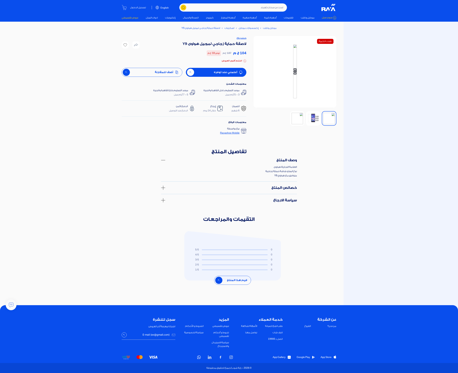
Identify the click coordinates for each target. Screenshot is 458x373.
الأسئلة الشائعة (249, 326)
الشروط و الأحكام (194, 326)
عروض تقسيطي (130, 17)
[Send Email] (124, 334)
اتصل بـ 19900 (275, 339)
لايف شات (278, 332)
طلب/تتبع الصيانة (274, 326)
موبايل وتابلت (308, 17)
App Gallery (279, 357)
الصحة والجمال (191, 17)
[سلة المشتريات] (124, 7)
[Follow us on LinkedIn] (209, 357)
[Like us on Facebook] (220, 357)
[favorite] (125, 45)
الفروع (307, 326)
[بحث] (183, 7)
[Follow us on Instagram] (231, 357)
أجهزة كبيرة (270, 17)
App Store (326, 357)
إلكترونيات (170, 17)
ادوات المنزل (152, 17)
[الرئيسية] (328, 7)
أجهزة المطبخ (228, 17)
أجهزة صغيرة (250, 17)
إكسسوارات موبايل (249, 28)
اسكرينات (229, 28)
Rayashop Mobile (230, 133)
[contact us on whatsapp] (199, 357)
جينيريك (241, 38)
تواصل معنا (251, 332)
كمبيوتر (210, 17)
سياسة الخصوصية (194, 332)
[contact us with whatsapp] (11, 304)
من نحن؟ (332, 326)
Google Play (303, 357)
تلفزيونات (288, 17)
